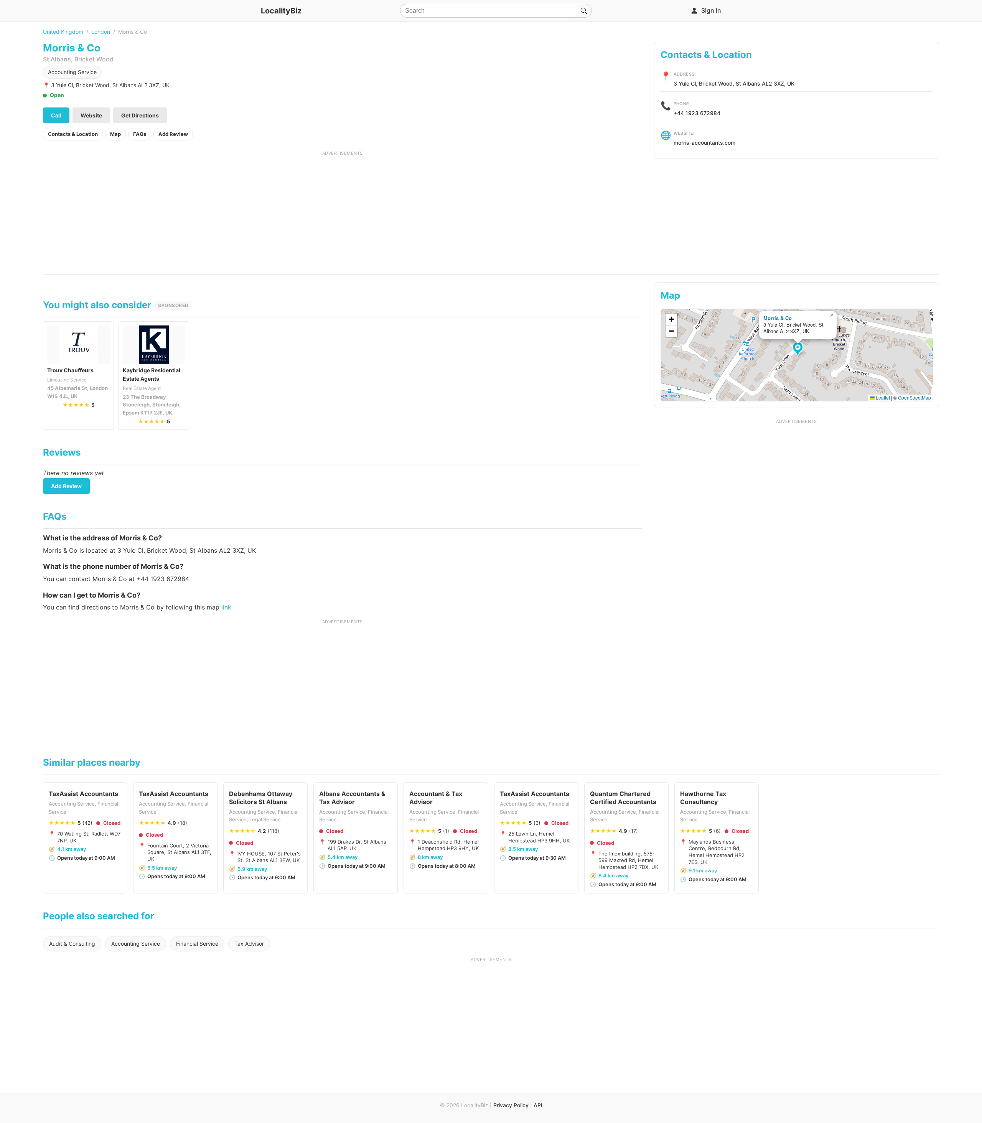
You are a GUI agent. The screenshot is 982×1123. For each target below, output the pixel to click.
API (538, 1105)
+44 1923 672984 (697, 113)
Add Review (173, 134)
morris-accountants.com (704, 142)
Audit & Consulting (72, 943)
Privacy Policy (511, 1105)
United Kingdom (63, 31)
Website (91, 115)
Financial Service (197, 943)
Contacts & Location (73, 134)
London (100, 31)
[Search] (584, 11)
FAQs (139, 134)
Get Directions (140, 115)
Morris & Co (777, 318)
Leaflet (882, 397)
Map (115, 134)
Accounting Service (72, 72)
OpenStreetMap (914, 397)
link (226, 607)
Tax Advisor (249, 943)
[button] (799, 350)
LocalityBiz (281, 10)
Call (56, 115)
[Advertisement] (342, 210)
